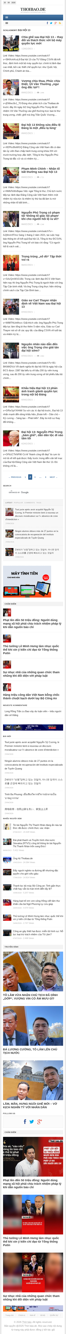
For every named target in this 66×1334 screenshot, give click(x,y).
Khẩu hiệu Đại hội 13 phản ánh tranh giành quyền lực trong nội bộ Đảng (39, 391)
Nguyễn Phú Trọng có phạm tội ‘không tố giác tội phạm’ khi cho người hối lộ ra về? (40, 216)
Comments (29, 503)
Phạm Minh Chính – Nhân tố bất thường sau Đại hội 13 (40, 170)
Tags (38, 503)
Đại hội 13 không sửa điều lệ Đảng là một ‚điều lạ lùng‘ (41, 126)
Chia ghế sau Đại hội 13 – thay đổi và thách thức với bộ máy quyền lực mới (42, 40)
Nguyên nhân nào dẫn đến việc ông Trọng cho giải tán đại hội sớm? (40, 347)
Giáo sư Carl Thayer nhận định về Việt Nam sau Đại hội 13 (41, 303)
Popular (18, 503)
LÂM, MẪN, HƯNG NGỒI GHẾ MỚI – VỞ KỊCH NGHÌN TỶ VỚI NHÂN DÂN (30, 1105)
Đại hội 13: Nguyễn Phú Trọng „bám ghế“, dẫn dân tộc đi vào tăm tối (42, 435)
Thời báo (26, 1322)
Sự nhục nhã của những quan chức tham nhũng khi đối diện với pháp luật (31, 674)
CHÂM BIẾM (10, 604)
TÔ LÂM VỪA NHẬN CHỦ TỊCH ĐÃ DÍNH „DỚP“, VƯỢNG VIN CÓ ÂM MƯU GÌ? (30, 996)
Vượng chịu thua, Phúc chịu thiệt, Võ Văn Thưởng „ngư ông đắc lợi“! (40, 84)
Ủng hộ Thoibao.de (23, 858)
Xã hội (42, 1315)
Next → (54, 477)
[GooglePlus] (55, 23)
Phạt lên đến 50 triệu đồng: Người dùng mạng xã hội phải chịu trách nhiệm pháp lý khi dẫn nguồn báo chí (32, 624)
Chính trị (21, 1315)
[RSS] (59, 23)
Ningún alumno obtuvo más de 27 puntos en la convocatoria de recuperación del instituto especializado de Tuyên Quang (34, 765)
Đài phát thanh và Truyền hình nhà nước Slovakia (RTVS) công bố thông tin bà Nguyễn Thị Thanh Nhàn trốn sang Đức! (37, 843)
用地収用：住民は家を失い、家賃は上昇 (26, 809)
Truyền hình (11, 947)
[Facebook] (46, 23)
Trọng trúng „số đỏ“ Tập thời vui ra (41, 258)
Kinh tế (32, 1315)
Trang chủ (9, 1315)
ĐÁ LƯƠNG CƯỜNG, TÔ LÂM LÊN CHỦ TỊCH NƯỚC (30, 1051)
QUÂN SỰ (54, 1315)
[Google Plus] (41, 1123)
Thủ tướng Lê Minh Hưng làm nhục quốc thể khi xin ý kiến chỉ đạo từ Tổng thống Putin (31, 650)
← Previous (14, 477)
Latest (8, 503)
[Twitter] (50, 23)
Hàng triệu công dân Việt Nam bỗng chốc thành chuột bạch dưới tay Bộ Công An (31, 696)
